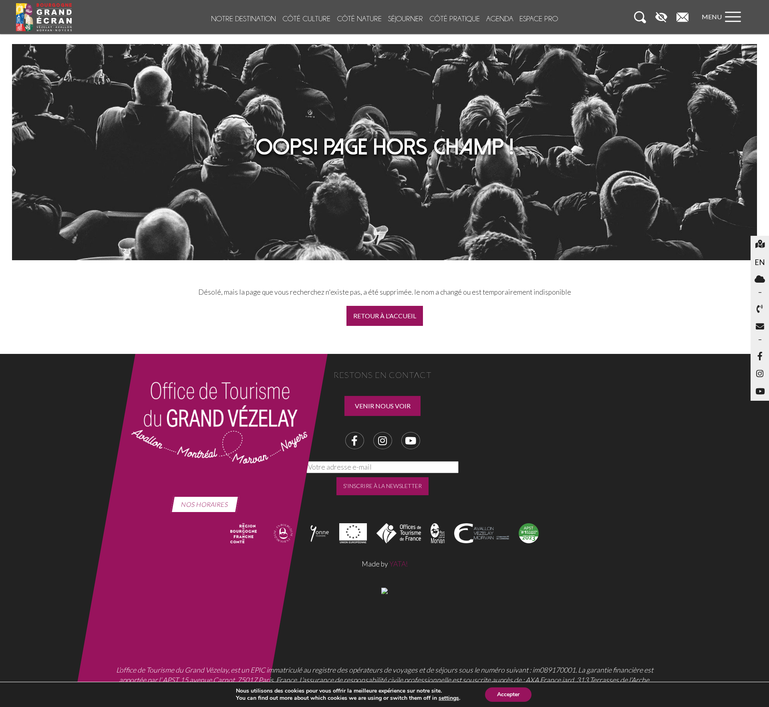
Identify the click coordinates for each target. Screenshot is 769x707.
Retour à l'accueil (384, 315)
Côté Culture (306, 18)
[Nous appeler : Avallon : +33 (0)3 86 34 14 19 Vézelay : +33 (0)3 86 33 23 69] (760, 309)
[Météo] (760, 280)
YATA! (398, 564)
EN (762, 262)
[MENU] (723, 24)
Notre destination (243, 18)
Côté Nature (359, 18)
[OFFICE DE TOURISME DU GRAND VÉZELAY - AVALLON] (384, 590)
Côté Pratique (454, 18)
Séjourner (405, 18)
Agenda (499, 18)
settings (449, 698)
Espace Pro (538, 18)
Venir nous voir (383, 406)
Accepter (508, 694)
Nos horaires (205, 504)
